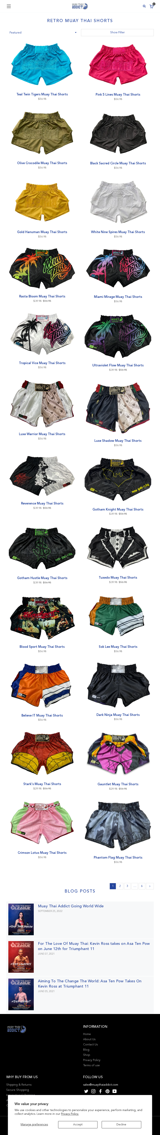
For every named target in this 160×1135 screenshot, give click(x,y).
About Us (89, 1039)
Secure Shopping (17, 1090)
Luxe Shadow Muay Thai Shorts (117, 441)
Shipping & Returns (18, 1084)
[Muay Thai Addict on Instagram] (93, 1091)
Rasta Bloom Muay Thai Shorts (42, 296)
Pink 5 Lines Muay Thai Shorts (118, 94)
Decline (121, 1124)
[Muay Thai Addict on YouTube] (114, 1091)
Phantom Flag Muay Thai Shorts (118, 857)
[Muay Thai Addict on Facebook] (100, 1091)
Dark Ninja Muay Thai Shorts (118, 715)
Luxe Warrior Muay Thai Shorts (42, 434)
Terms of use (91, 1065)
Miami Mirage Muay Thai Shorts (118, 297)
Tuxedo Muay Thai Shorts (118, 577)
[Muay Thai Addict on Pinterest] (107, 1091)
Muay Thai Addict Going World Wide (71, 906)
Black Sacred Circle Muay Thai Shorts (118, 163)
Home (87, 1034)
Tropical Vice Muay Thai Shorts (42, 363)
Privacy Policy (91, 1060)
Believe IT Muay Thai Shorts (42, 715)
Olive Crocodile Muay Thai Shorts (42, 163)
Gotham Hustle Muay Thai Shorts (42, 578)
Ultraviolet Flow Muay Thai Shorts (118, 365)
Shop (86, 1055)
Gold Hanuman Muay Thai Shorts (42, 232)
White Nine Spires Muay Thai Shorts (118, 232)
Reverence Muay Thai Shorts (42, 503)
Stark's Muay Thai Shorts (42, 784)
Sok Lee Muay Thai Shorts (118, 647)
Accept (77, 1124)
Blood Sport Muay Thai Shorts (42, 647)
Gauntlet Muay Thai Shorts (118, 784)
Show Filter (117, 32)
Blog (86, 1049)
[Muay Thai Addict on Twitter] (86, 1091)
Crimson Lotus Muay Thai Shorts (42, 853)
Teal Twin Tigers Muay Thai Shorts (42, 94)
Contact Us (90, 1044)
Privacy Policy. (70, 1114)
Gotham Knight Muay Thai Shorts (117, 509)
